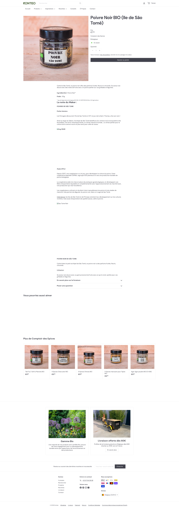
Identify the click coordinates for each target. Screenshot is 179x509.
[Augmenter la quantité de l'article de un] (100, 50)
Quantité (93, 47)
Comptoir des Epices (43, 338)
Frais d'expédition (105, 55)
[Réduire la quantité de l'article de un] (93, 50)
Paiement (77, 505)
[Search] (80, 3)
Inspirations (49, 9)
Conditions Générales (94, 505)
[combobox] (60, 3)
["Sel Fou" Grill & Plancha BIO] (36, 360)
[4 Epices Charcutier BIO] (63, 360)
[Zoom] (55, 48)
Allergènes (63, 505)
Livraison (61, 490)
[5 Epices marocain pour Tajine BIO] (116, 361)
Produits (37, 9)
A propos (61, 480)
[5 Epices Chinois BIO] (89, 360)
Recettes (62, 9)
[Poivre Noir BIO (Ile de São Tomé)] (34, 316)
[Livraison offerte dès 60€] (111, 424)
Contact (92, 9)
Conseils (73, 9)
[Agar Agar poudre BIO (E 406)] (142, 360)
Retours (84, 505)
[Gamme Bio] (67, 424)
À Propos (83, 9)
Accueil (27, 9)
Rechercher (62, 483)
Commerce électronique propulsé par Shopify (114, 505)
